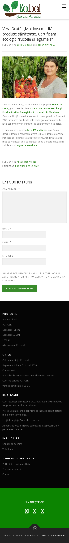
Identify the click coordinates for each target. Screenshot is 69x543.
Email (6, 242)
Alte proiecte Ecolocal (13, 345)
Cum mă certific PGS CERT (16, 380)
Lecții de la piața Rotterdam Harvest (21, 420)
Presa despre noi (27, 162)
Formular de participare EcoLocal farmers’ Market (28, 375)
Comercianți (8, 370)
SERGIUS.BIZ (59, 535)
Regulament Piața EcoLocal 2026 (19, 365)
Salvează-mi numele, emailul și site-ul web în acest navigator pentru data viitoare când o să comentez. (33, 277)
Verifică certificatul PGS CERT (17, 385)
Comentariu (11, 189)
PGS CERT (7, 324)
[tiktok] (42, 511)
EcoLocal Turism (11, 329)
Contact (6, 474)
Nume (6, 228)
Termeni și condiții (11, 469)
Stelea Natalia (45, 45)
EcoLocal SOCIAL (11, 334)
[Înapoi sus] (34, 528)
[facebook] (27, 511)
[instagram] (34, 511)
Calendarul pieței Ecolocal (15, 360)
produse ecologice (27, 166)
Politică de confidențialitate (16, 464)
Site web (7, 255)
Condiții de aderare (12, 443)
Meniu (64, 6)
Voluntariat (8, 449)
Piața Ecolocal (9, 319)
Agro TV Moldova (36, 130)
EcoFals (6, 339)
